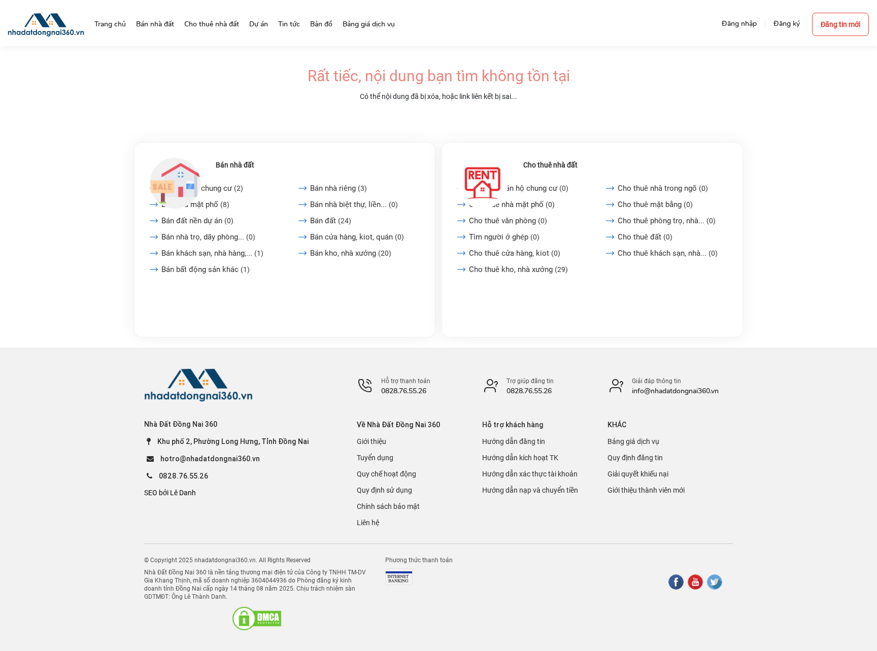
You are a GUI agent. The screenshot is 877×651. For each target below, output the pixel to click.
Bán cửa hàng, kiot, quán (357, 237)
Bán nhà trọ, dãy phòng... (208, 237)
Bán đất (330, 220)
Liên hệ (368, 523)
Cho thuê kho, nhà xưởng (518, 269)
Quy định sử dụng (384, 490)
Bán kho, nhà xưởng (350, 253)
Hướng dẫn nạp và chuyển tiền (530, 490)
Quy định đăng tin (635, 458)
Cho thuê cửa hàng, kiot (514, 253)
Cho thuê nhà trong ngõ (663, 188)
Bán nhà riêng (338, 188)
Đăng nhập (739, 23)
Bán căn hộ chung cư (202, 188)
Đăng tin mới (840, 24)
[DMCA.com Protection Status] (256, 618)
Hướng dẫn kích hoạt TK (520, 458)
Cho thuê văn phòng (508, 220)
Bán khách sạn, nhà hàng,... (212, 253)
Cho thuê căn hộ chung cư (518, 188)
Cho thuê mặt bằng (655, 204)
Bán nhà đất (235, 165)
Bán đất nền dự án (197, 220)
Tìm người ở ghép (504, 237)
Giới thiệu (371, 441)
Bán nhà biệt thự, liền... (354, 204)
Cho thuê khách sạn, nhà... (668, 253)
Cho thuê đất (645, 237)
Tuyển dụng (375, 458)
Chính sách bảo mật (388, 506)
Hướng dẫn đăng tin (513, 441)
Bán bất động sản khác (205, 269)
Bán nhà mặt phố (195, 204)
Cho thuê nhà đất (550, 165)
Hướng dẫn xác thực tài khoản (530, 474)
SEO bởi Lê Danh (170, 493)
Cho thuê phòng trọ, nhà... (667, 220)
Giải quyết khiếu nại (638, 474)
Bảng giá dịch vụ (633, 441)
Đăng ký (786, 23)
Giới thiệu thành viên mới (646, 490)
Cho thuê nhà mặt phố (512, 204)
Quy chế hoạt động (386, 474)
